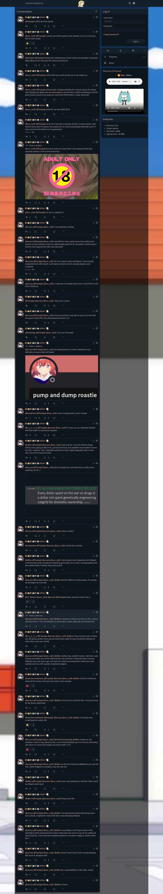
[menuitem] (26, 26)
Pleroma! (117, 71)
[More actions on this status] (63, 26)
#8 (33, 132)
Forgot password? (111, 34)
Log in (135, 41)
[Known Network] (120, 51)
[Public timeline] (108, 51)
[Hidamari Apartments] (81, 3)
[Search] (130, 3)
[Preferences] (134, 3)
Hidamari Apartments (34, 3)
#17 (33, 269)
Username (108, 18)
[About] (133, 51)
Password (108, 26)
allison (42, 17)
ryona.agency (57, 92)
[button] (28, 43)
